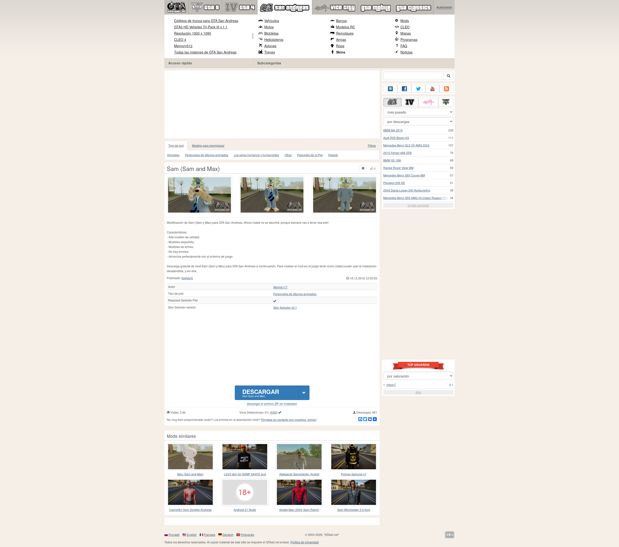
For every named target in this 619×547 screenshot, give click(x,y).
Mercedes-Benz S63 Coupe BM (404, 175)
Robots (333, 155)
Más (418, 392)
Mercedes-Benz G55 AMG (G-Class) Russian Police (417, 198)
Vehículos (271, 20)
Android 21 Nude (245, 510)
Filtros (372, 145)
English (192, 534)
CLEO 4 (180, 39)
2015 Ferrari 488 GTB (397, 153)
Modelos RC (345, 26)
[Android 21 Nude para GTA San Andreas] (244, 492)
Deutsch (227, 534)
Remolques (345, 33)
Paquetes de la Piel (310, 155)
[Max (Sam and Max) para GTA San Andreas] (190, 456)
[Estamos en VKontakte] (390, 89)
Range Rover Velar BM (398, 168)
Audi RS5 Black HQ (396, 138)
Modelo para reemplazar (208, 145)
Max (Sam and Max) (190, 474)
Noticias (406, 52)
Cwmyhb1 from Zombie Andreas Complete (190, 510)
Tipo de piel (176, 145)
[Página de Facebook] (404, 89)
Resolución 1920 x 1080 (192, 33)
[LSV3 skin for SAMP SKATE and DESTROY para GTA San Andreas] (244, 456)
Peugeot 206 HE (394, 183)
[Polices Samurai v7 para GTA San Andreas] (353, 456)
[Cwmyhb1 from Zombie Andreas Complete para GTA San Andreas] (190, 492)
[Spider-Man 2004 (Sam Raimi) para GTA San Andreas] (299, 492)
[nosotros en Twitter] (418, 89)
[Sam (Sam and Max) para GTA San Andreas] (199, 195)
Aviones (270, 45)
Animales (173, 155)
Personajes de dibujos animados (206, 155)
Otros (288, 155)
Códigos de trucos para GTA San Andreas (206, 20)
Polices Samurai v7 (353, 474)
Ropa (340, 45)
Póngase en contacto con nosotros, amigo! (289, 419)
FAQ (403, 45)
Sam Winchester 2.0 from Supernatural (353, 510)
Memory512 (183, 45)
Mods (404, 20)
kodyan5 (187, 278)
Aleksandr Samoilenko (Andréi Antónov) (299, 474)
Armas (341, 39)
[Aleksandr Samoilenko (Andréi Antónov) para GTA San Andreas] (299, 456)
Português (247, 534)
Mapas (405, 33)
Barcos (341, 20)
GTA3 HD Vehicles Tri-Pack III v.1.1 (201, 26)
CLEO (405, 26)
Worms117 (280, 287)
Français (209, 534)
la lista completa (418, 205)
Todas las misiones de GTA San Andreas (205, 52)
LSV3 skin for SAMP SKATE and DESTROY (245, 474)
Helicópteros (273, 39)
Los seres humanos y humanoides (256, 155)
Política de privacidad (304, 542)
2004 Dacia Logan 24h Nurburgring (406, 190)
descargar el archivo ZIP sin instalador (272, 404)
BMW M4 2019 (393, 130)
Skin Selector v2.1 (285, 307)
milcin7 (391, 385)
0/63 (274, 412)
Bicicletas (271, 33)
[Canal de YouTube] (432, 89)
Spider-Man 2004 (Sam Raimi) (299, 510)
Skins (340, 52)
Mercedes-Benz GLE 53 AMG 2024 (406, 145)
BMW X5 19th (392, 160)
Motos (269, 26)
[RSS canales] (446, 89)
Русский (174, 534)
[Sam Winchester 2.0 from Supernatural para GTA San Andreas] (353, 492)
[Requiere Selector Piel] (274, 300)
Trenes (269, 52)
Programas (408, 39)
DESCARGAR (260, 392)
